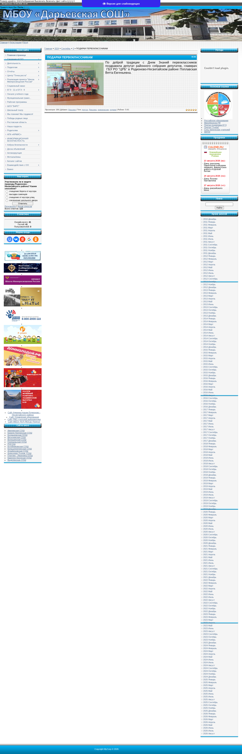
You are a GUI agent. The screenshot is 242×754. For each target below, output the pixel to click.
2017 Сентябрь (210, 432)
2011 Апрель (209, 230)
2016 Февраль (210, 381)
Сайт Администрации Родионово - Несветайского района (24, 413)
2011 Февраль (209, 225)
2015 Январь (209, 350)
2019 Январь (209, 478)
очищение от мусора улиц (21, 197)
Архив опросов (25, 206)
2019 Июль (208, 495)
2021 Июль (208, 563)
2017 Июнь (208, 424)
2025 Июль (208, 696)
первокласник (103, 110)
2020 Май (207, 523)
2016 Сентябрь (210, 398)
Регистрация (15, 42)
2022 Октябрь (209, 605)
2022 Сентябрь (210, 603)
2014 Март (208, 324)
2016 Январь (209, 378)
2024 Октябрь (209, 671)
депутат (85, 110)
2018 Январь (209, 443)
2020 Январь (209, 512)
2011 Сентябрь (210, 245)
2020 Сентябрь (210, 534)
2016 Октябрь (209, 401)
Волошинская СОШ (17, 439)
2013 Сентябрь (210, 307)
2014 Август (209, 335)
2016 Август (209, 395)
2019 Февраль (210, 480)
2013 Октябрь (209, 310)
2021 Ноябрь (209, 574)
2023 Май (207, 625)
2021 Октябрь (209, 571)
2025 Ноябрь (209, 708)
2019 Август (209, 497)
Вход (25, 42)
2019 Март (208, 483)
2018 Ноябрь (209, 472)
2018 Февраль (210, 446)
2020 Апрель (209, 520)
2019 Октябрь (209, 503)
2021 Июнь (208, 560)
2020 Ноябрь (209, 540)
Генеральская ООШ (17, 442)
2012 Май (207, 267)
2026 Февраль (210, 716)
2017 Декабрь (209, 441)
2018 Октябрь (209, 469)
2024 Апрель (209, 654)
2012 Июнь (208, 270)
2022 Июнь (208, 594)
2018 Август (209, 463)
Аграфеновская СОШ (18, 451)
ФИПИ (207, 132)
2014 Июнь (208, 333)
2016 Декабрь (209, 407)
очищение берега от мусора (22, 191)
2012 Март (208, 262)
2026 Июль (208, 731)
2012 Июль (208, 273)
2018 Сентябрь (210, 466)
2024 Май (207, 657)
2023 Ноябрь (209, 640)
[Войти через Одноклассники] (36, 239)
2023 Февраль (210, 617)
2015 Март (208, 355)
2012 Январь (209, 256)
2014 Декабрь (209, 347)
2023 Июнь (208, 628)
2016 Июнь (208, 392)
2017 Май (207, 421)
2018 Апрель (209, 452)
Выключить (40, 1)
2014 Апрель (209, 327)
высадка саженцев (18, 194)
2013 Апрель (209, 299)
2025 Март (208, 685)
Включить (50, 1)
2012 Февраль (210, 259)
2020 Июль (208, 529)
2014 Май (207, 330)
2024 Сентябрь (210, 668)
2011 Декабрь (209, 253)
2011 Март (208, 227)
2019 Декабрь (209, 509)
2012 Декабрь (209, 287)
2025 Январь (209, 679)
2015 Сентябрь (210, 367)
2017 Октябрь (209, 435)
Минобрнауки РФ (212, 123)
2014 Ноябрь (209, 344)
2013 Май (207, 301)
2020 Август (209, 532)
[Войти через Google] (29, 239)
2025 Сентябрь (210, 702)
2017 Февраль (210, 412)
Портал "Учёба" (211, 127)
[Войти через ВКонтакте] (16, 239)
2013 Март (208, 296)
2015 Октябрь (209, 370)
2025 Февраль (210, 682)
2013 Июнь (208, 304)
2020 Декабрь (209, 543)
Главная (4, 42)
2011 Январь (209, 222)
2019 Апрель (209, 486)
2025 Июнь (208, 694)
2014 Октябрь (209, 341)
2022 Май (207, 591)
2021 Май (207, 557)
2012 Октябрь (209, 281)
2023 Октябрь (209, 637)
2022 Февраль (210, 583)
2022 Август (209, 600)
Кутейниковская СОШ (18, 446)
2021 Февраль (210, 549)
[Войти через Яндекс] (22, 239)
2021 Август (209, 566)
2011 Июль (208, 239)
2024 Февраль (210, 648)
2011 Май (207, 233)
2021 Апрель (209, 554)
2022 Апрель (209, 588)
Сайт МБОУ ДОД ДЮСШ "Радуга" (24, 421)
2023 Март (208, 620)
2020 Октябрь (209, 537)
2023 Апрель (209, 623)
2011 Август (209, 242)
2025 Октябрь (209, 705)
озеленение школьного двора (23, 200)
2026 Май (207, 725)
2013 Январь (209, 290)
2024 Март (208, 651)
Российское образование (216, 120)
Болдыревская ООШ (17, 435)
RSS (27, 7)
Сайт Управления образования (24, 417)
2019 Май (207, 489)
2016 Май (207, 389)
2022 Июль (208, 597)
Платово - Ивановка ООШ (20, 455)
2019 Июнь (208, 492)
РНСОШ (12, 444)
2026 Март (208, 719)
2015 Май (207, 361)
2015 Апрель (209, 358)
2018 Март (208, 449)
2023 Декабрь (209, 642)
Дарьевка (72, 110)
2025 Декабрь (209, 711)
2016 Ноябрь (209, 404)
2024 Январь (209, 645)
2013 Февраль (210, 293)
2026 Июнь (208, 728)
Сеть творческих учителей (217, 129)
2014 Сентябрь (210, 338)
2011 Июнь (208, 236)
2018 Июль (208, 461)
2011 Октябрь (209, 247)
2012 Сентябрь (210, 279)
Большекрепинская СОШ (20, 449)
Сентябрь (66, 48)
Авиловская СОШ (16, 430)
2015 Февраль (210, 353)
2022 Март (208, 586)
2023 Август (209, 631)
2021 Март (208, 551)
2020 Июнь (208, 526)
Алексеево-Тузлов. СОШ (19, 453)
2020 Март (208, 517)
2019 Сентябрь (210, 500)
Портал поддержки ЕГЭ (215, 125)
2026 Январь (209, 714)
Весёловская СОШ (17, 437)
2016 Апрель (209, 387)
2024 (56, 48)
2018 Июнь (208, 458)
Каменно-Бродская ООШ (20, 458)
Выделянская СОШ (17, 460)
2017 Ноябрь (209, 438)
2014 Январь (209, 318)
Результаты (10, 206)
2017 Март (208, 415)
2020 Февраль (210, 515)
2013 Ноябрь (209, 313)
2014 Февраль (210, 321)
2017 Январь (209, 409)
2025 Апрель (209, 688)
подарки (113, 110)
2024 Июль (208, 662)
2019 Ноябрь (209, 506)
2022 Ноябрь (209, 608)
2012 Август (209, 276)
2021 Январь (209, 546)
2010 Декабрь (209, 219)
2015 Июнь (208, 364)
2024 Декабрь (209, 677)
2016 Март (208, 384)
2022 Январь (209, 580)
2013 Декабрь (209, 316)
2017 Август (209, 429)
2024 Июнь (208, 659)
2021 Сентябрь (210, 569)
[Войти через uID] (9, 239)
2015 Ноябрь (209, 372)
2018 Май (207, 455)
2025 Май (207, 691)
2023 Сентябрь (210, 634)
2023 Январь (209, 614)
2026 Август (209, 733)
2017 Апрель (209, 418)
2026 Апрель (209, 722)
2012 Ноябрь (209, 284)
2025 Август (209, 699)
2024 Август (209, 665)
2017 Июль (208, 426)
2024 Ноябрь (209, 674)
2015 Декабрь (209, 375)
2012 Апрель (209, 264)
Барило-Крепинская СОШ (20, 433)
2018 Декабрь (209, 475)
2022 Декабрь (209, 611)
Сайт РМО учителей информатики (24, 419)
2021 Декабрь (209, 577)
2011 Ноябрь (209, 250)
